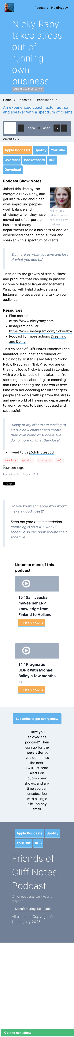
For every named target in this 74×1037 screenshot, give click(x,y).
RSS (52, 160)
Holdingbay (59, 8)
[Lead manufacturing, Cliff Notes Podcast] (10, 7)
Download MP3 (11, 138)
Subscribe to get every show (37, 719)
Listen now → (32, 623)
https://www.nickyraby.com (31, 321)
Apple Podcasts (18, 150)
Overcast (12, 160)
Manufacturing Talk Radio (33, 909)
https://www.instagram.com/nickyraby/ (40, 331)
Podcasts (41, 8)
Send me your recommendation (36, 522)
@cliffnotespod (41, 452)
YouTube (58, 150)
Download (13, 170)
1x (56, 128)
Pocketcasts (34, 160)
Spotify (41, 150)
